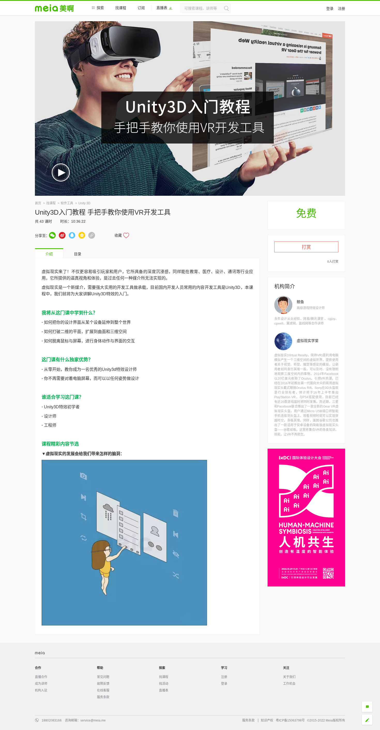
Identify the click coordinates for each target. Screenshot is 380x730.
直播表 (161, 8)
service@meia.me (93, 720)
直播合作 (41, 677)
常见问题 (103, 677)
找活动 (163, 684)
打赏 (306, 247)
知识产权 (267, 720)
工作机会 (289, 684)
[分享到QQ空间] (81, 235)
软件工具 (67, 203)
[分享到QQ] (72, 235)
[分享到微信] (52, 235)
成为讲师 (41, 684)
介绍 (49, 254)
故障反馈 (103, 684)
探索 (100, 8)
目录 (77, 254)
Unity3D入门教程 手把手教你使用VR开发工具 (103, 212)
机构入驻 (41, 690)
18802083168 (52, 720)
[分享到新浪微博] (62, 235)
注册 (341, 8)
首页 (38, 203)
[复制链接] (91, 235)
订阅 (141, 8)
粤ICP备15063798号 (290, 720)
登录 (329, 8)
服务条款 (103, 697)
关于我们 (289, 677)
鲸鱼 (300, 302)
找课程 (120, 8)
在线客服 (103, 690)
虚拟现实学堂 (307, 340)
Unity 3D (84, 203)
